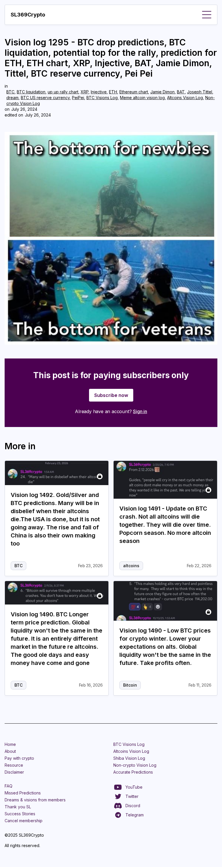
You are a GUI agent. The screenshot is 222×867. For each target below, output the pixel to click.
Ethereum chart (133, 91)
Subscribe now (111, 395)
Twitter (131, 796)
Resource (14, 765)
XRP (84, 91)
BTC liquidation (31, 91)
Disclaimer (14, 772)
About (10, 751)
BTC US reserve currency (45, 97)
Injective (99, 91)
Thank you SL (18, 806)
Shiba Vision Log (129, 758)
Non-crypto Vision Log (134, 765)
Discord (132, 805)
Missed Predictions (23, 792)
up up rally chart (63, 91)
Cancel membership (23, 820)
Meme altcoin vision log (142, 97)
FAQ (8, 785)
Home (10, 744)
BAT (181, 91)
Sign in (140, 411)
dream (12, 97)
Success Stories (20, 813)
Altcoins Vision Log (185, 97)
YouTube (134, 787)
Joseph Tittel (199, 91)
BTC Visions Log (102, 97)
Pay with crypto (19, 758)
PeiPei (78, 97)
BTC (10, 91)
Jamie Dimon (162, 91)
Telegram (134, 814)
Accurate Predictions (133, 772)
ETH (113, 91)
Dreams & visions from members (35, 799)
